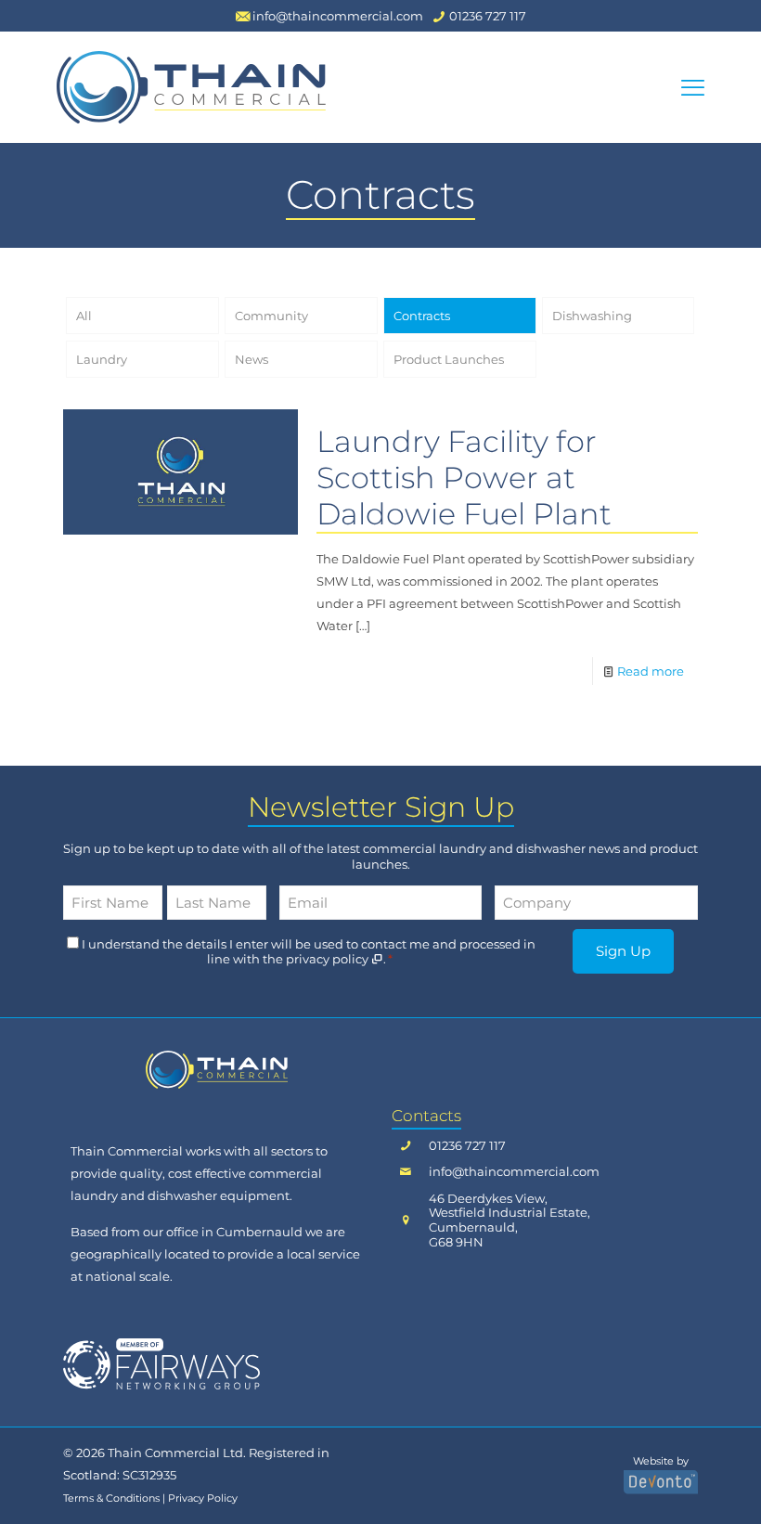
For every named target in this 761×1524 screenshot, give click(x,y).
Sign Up (623, 951)
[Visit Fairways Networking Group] (161, 1363)
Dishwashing (592, 315)
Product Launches (448, 359)
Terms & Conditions (111, 1498)
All (84, 315)
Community (271, 315)
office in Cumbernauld (234, 1231)
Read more (650, 671)
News (251, 359)
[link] (217, 1070)
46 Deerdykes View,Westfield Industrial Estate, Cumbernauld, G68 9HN (509, 1220)
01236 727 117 (467, 1146)
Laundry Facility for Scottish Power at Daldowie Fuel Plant (464, 477)
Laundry (101, 359)
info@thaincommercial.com (514, 1172)
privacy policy (328, 958)
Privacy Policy (203, 1498)
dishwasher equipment (219, 1195)
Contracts (421, 315)
